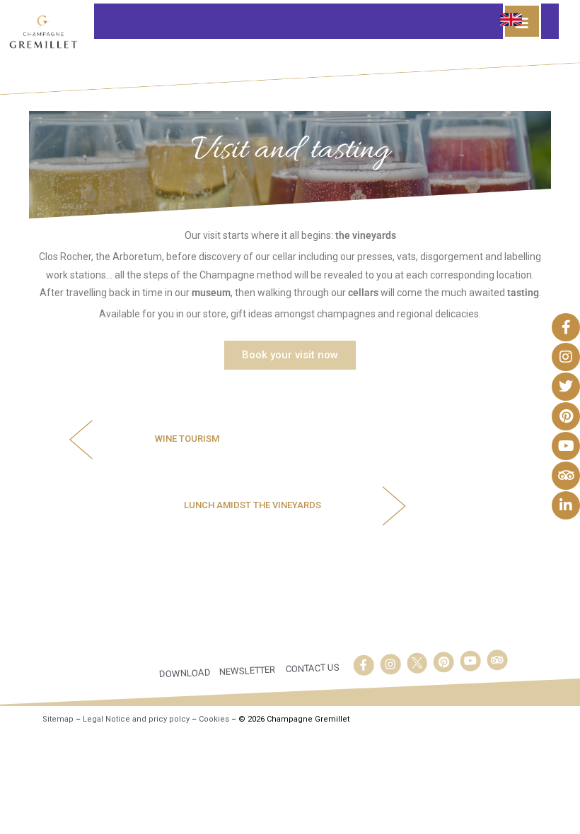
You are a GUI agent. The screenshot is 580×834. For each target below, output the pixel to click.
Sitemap (58, 719)
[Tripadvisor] (497, 660)
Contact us (313, 668)
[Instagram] (390, 664)
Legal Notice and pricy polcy (136, 719)
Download (185, 673)
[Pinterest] (443, 662)
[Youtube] (470, 660)
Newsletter (247, 670)
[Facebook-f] (363, 665)
